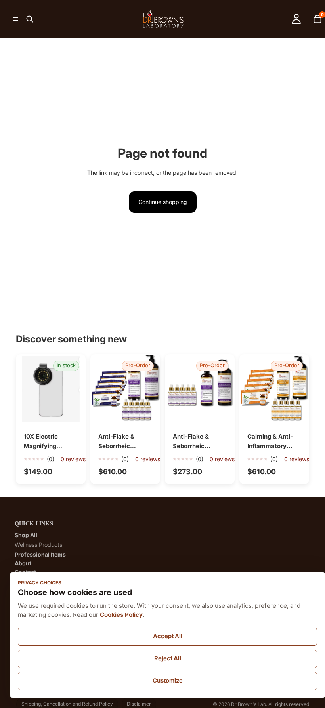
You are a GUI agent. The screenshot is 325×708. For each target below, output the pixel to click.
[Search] (30, 19)
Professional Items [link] (40, 554)
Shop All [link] (26, 535)
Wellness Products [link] (38, 544)
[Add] (73, 412)
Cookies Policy (121, 614)
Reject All (167, 658)
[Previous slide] (24, 389)
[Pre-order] (148, 412)
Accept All (167, 636)
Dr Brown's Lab (248, 704)
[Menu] (15, 19)
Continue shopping (162, 201)
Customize (168, 680)
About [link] (23, 563)
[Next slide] (77, 389)
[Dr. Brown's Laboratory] (163, 19)
